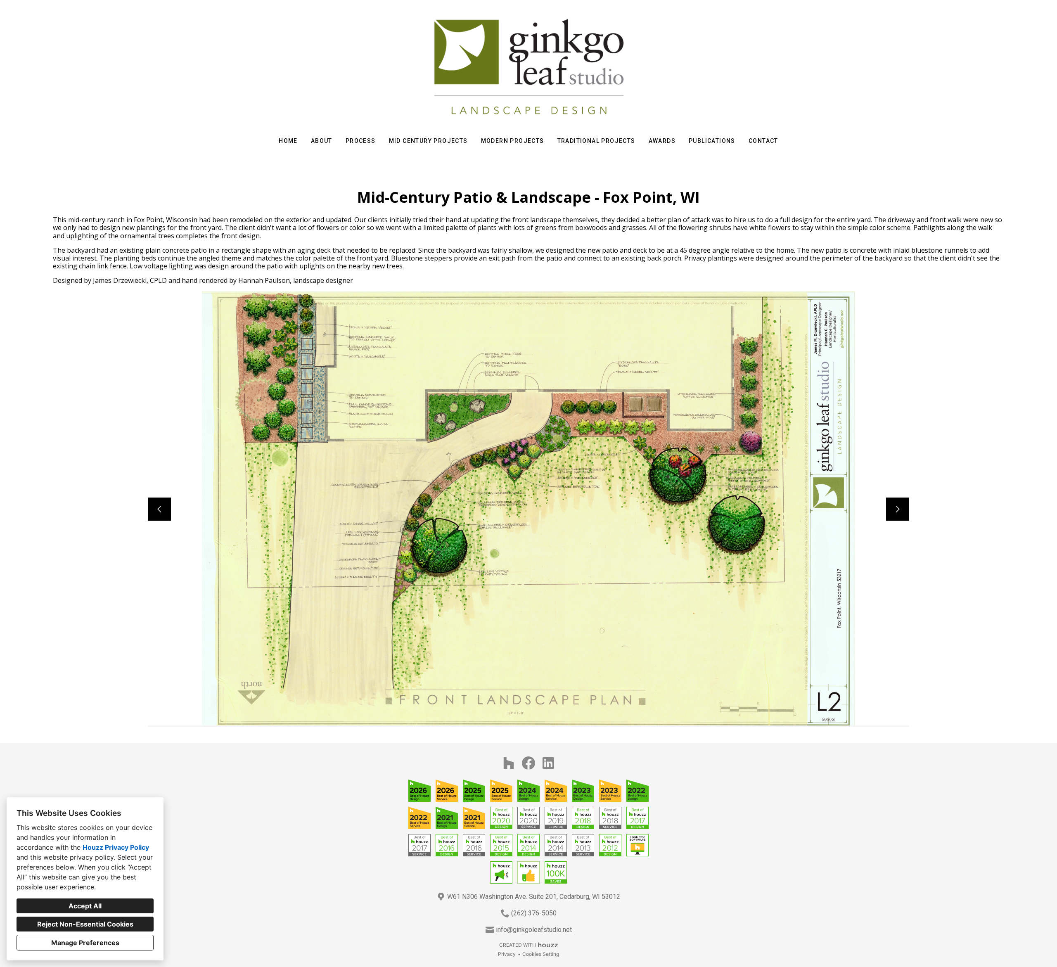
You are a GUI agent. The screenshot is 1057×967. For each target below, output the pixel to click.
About (321, 140)
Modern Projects (512, 140)
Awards (662, 140)
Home (288, 140)
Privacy (507, 954)
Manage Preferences (85, 943)
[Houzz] (508, 763)
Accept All (85, 906)
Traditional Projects (596, 140)
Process (361, 140)
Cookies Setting (540, 954)
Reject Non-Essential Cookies (85, 924)
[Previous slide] (159, 509)
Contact (763, 140)
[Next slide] (897, 509)
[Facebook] (528, 763)
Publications (712, 140)
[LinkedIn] (548, 763)
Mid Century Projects (428, 140)
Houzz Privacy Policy (116, 847)
